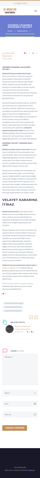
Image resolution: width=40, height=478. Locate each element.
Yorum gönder (14, 428)
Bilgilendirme (7, 56)
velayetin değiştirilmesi (11, 268)
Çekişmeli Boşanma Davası (13, 307)
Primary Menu (36, 11)
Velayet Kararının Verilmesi (13, 311)
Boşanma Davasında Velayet (13, 303)
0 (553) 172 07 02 (21, 3)
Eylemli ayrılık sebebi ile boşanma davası (17, 283)
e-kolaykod (16, 470)
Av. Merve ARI (9, 53)
